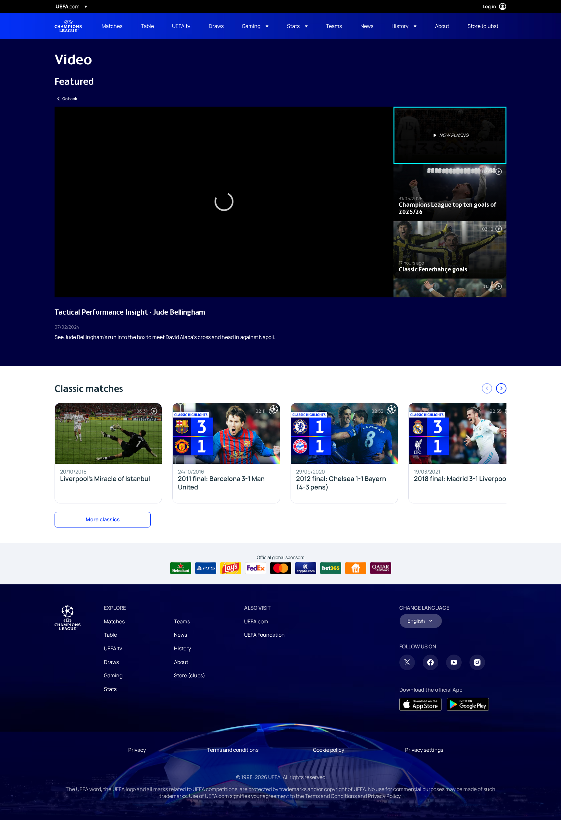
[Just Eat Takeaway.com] (355, 568)
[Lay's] (230, 568)
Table (110, 634)
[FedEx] (255, 568)
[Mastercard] (280, 568)
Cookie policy (328, 749)
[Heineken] (180, 568)
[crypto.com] (305, 568)
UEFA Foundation (264, 634)
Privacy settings (424, 749)
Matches (114, 621)
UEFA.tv (113, 648)
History (182, 648)
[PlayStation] (205, 568)
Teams (182, 621)
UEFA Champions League (68, 26)
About (181, 662)
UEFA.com (256, 621)
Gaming (113, 675)
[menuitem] (113, 26)
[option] (449, 135)
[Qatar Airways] (380, 568)
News (180, 634)
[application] (224, 202)
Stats (110, 689)
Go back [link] (69, 98)
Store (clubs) (189, 675)
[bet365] (330, 568)
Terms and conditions (232, 749)
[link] (112, 26)
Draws (111, 662)
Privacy (137, 749)
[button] (255, 26)
